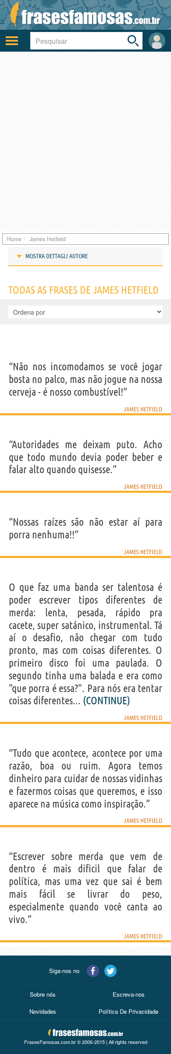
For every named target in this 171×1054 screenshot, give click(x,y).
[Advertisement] (85, 141)
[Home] (85, 15)
